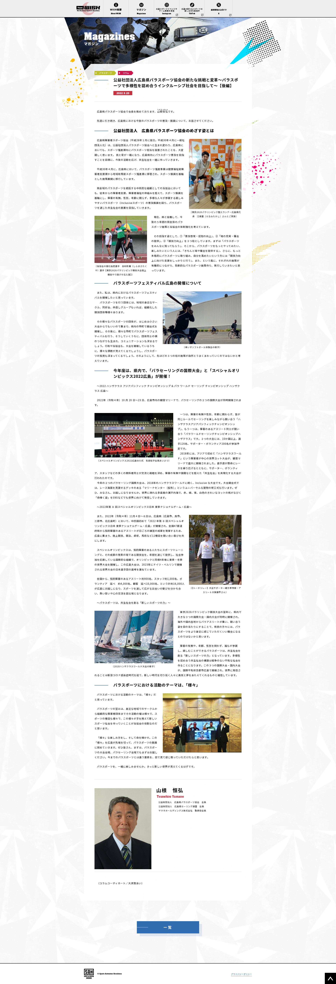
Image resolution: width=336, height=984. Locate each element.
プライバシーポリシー (241, 974)
